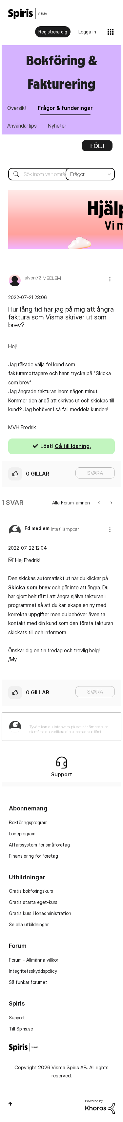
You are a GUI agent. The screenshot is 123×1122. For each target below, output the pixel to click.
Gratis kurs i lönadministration (40, 913)
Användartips (22, 125)
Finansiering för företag (33, 856)
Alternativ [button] (97, 148)
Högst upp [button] (10, 1103)
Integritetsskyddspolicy (33, 971)
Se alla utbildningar (29, 924)
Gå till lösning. (73, 446)
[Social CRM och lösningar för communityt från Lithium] (100, 1106)
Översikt (17, 108)
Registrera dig (52, 31)
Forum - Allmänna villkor (33, 960)
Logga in (87, 31)
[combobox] (61, 174)
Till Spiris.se (21, 1028)
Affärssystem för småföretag (39, 844)
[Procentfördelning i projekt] (110, 503)
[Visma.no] (27, 13)
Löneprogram (22, 833)
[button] (110, 279)
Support (17, 1017)
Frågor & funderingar (65, 108)
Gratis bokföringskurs (31, 891)
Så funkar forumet (28, 982)
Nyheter (57, 125)
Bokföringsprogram (28, 822)
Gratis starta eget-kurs (33, 902)
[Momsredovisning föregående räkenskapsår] (99, 503)
